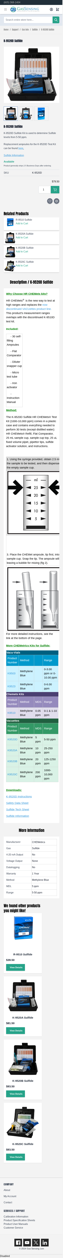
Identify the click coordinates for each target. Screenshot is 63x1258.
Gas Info (25, 29)
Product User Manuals (16, 1224)
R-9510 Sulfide (22, 954)
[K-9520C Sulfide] (22, 1122)
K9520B (12, 761)
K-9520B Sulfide (22, 1080)
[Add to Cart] (55, 189)
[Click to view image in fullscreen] (31, 75)
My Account (10, 1196)
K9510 (11, 712)
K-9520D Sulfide (47, 29)
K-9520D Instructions (19, 796)
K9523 (11, 686)
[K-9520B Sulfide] (22, 1059)
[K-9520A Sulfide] (22, 995)
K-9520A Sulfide (22, 1017)
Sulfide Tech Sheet (17, 809)
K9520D (12, 739)
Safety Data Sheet (17, 803)
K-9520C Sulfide (22, 1144)
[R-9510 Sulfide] (22, 932)
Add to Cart (22, 223)
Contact (8, 1202)
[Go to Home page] (29, 9)
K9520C (12, 774)
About (7, 1190)
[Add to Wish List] (50, 201)
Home (6, 29)
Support (15, 29)
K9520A (12, 750)
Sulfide (35, 29)
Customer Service (13, 1227)
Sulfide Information (14, 155)
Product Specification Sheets (19, 1220)
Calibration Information (16, 1216)
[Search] (56, 19)
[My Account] (51, 9)
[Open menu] (5, 9)
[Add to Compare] (56, 201)
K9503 (11, 673)
